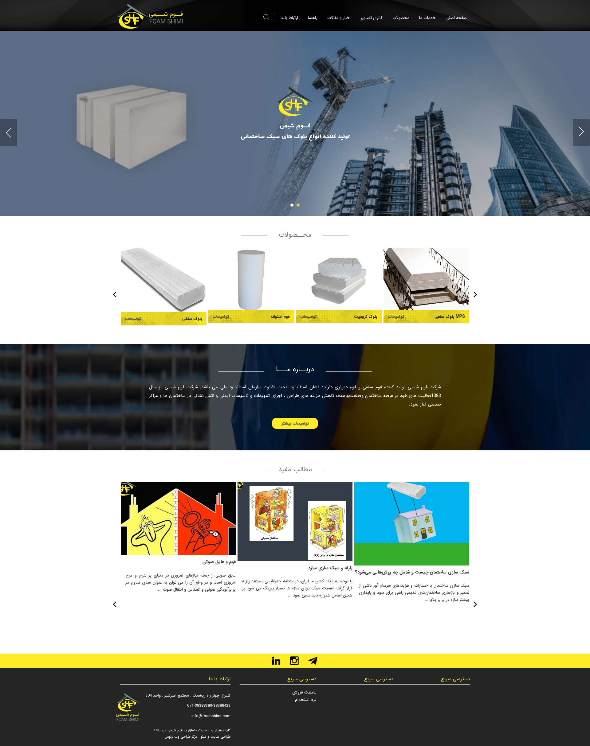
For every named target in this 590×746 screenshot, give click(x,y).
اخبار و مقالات (339, 17)
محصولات (400, 17)
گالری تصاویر (371, 17)
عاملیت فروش (304, 692)
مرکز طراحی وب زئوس (180, 737)
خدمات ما (427, 17)
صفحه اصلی (456, 17)
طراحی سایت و (218, 737)
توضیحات (133, 319)
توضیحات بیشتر (295, 423)
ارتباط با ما (289, 17)
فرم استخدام (306, 700)
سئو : (201, 737)
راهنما (312, 17)
